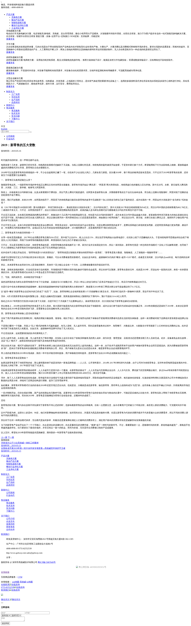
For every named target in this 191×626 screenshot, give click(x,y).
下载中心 (15, 119)
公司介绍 (10, 518)
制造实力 (10, 91)
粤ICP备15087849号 (47, 562)
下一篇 (11, 437)
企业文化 (10, 521)
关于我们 (10, 121)
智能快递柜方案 (18, 23)
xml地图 (15, 582)
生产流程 (15, 100)
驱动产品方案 (17, 20)
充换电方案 (16, 17)
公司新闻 (10, 136)
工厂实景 (15, 94)
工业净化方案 (17, 28)
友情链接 (5, 572)
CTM (20, 577)
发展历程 (10, 524)
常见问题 (15, 116)
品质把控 (15, 102)
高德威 (23, 582)
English (4, 129)
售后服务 (10, 108)
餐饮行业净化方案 (19, 25)
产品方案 (10, 14)
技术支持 (15, 113)
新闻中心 (10, 105)
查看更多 (10, 39)
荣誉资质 (10, 527)
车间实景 (15, 97)
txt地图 (30, 582)
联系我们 (5, 534)
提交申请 (5, 623)
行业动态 (10, 139)
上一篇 (4, 437)
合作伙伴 (10, 529)
